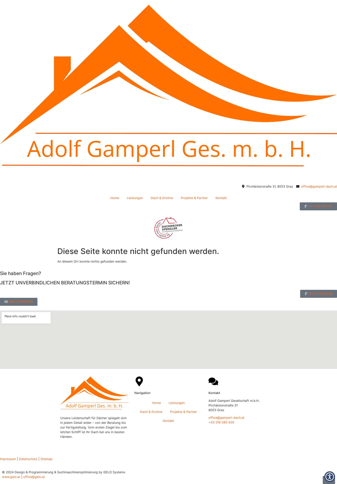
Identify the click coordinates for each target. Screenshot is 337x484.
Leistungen (135, 198)
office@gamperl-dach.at (226, 418)
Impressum (8, 459)
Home (114, 198)
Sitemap (46, 459)
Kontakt (221, 198)
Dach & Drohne (162, 198)
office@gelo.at (34, 477)
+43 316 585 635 (221, 422)
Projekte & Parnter (194, 198)
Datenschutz (28, 459)
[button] (329, 476)
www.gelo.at (11, 477)
